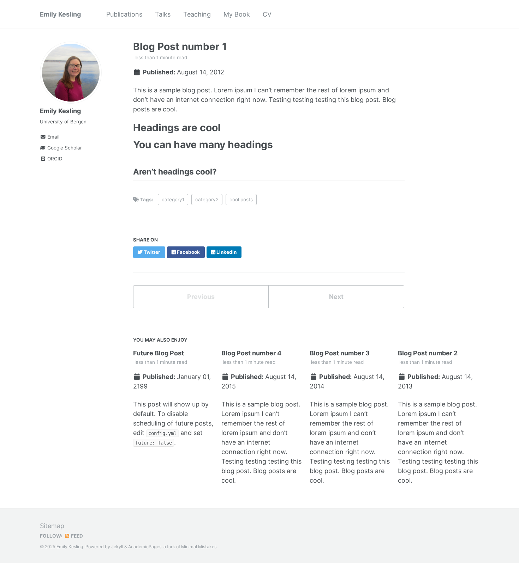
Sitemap (52, 526)
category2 (207, 199)
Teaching (197, 14)
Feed (76, 536)
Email (52, 137)
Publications (124, 14)
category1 (173, 199)
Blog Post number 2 (428, 353)
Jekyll (117, 546)
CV (267, 14)
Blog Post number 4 (251, 353)
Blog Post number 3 (340, 353)
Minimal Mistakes (198, 546)
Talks (163, 14)
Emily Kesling (60, 14)
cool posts (241, 199)
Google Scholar (64, 148)
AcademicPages (144, 546)
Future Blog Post (158, 353)
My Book (236, 14)
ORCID (54, 158)
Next (336, 296)
